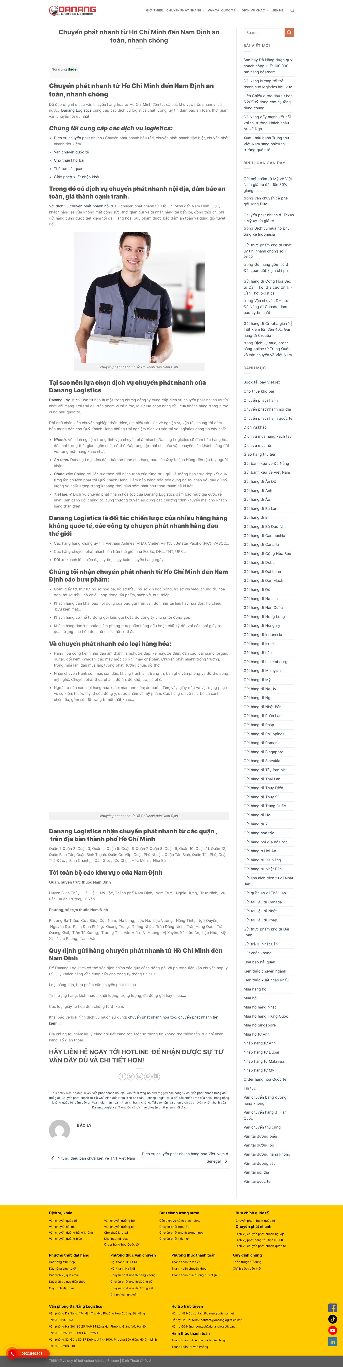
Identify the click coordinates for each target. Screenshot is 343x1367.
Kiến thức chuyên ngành (265, 971)
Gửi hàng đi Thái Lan (262, 779)
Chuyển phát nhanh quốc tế (268, 418)
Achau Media (94, 1361)
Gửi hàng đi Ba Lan (260, 508)
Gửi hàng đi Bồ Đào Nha (265, 526)
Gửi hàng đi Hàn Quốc (263, 607)
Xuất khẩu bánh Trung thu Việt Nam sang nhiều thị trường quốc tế (266, 143)
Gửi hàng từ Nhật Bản (263, 868)
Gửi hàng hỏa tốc (259, 833)
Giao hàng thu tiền (260, 454)
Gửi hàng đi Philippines (264, 733)
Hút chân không (258, 953)
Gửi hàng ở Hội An (260, 851)
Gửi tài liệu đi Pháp (260, 920)
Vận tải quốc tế (221, 10)
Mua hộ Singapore (260, 1025)
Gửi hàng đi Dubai (260, 562)
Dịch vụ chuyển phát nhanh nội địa (260, 1234)
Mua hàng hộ (255, 989)
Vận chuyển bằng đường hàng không (265, 1100)
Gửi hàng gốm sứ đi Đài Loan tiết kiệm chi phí (266, 267)
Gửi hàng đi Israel (259, 643)
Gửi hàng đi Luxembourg (265, 661)
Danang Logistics (76, 110)
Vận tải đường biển (260, 1136)
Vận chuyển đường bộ (119, 1220)
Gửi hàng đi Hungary (262, 625)
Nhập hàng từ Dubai (261, 1052)
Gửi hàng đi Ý (256, 824)
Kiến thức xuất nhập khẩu (266, 980)
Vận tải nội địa (256, 1172)
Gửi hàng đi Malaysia (262, 670)
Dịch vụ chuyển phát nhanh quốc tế (261, 1246)
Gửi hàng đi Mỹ (257, 679)
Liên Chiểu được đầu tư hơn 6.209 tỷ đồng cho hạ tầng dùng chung (268, 101)
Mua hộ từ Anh (257, 1034)
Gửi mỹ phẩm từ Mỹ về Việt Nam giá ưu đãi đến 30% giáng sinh (268, 184)
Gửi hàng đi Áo (257, 499)
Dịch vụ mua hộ (257, 445)
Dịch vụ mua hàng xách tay (268, 436)
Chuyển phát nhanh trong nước (181, 1232)
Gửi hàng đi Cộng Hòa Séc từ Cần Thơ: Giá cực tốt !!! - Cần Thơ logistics (268, 287)
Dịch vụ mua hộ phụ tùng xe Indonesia (267, 231)
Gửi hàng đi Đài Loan (262, 571)
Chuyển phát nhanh (183, 10)
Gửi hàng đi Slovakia (262, 760)
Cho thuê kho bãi (69, 160)
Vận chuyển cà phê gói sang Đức (266, 201)
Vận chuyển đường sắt (120, 1227)
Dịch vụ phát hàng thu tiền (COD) (259, 1240)
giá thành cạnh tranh (115, 1102)
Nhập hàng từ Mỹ (259, 1070)
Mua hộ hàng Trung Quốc (266, 1016)
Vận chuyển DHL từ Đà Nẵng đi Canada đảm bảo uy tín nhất (266, 306)
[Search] (292, 10)
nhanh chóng (141, 1102)
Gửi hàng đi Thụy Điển (263, 787)
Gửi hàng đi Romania (262, 742)
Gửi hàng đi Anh (258, 490)
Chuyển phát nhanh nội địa (106, 1093)
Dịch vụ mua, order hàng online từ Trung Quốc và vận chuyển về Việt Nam (268, 349)
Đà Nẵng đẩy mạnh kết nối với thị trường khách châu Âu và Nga (267, 122)
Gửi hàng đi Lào (258, 652)
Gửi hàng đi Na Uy (260, 688)
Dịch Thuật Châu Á (136, 1361)
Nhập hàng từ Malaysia (264, 1061)
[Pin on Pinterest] (148, 1076)
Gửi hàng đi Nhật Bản (262, 706)
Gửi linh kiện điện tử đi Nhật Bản (268, 881)
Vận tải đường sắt (259, 1163)
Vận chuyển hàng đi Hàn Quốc (265, 1115)
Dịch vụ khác (253, 10)
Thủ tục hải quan (68, 168)
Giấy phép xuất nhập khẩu (77, 176)
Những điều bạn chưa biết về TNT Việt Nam (95, 1158)
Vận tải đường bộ (138, 1093)
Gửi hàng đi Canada (261, 544)
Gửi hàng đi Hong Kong (264, 616)
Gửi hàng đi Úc (257, 815)
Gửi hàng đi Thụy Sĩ (261, 797)
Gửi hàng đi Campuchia (264, 535)
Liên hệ (278, 10)
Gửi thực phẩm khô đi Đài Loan (266, 932)
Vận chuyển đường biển (65, 1238)
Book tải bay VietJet (262, 382)
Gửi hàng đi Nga (258, 697)
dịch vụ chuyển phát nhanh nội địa (86, 206)
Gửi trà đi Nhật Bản (261, 944)
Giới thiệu (154, 10)
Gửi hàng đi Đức (258, 589)
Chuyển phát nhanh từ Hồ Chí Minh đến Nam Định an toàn (103, 1098)
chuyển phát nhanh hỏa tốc (152, 1017)
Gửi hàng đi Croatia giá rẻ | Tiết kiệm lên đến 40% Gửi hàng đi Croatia (268, 329)
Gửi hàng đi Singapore (263, 751)
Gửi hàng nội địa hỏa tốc (265, 842)
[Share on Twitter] (131, 1076)
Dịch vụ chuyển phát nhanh (78, 137)
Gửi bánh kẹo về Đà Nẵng (266, 463)
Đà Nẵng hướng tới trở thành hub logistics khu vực (268, 83)
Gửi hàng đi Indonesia (263, 634)
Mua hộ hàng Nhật (260, 1007)
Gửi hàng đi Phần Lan (262, 715)
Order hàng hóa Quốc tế (265, 1079)
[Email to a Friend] (139, 1076)
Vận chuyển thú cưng (262, 1127)
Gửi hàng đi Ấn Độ (260, 481)
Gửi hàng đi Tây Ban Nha (265, 769)
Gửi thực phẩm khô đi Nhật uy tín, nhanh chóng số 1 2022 (268, 251)
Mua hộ (250, 998)
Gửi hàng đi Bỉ (256, 517)
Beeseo (113, 1361)
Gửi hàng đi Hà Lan (261, 598)
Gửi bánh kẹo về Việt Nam (267, 472)
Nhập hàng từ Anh (260, 1043)
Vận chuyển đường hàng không (71, 1232)
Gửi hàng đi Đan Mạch (263, 580)
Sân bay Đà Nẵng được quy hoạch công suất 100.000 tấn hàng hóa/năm (268, 65)
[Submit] (289, 32)
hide (73, 69)
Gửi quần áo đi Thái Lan (265, 893)
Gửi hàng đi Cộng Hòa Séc (267, 553)
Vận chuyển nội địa (62, 1227)
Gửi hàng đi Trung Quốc (265, 805)
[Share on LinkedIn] (156, 1076)
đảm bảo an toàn (86, 1102)
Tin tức (250, 1088)
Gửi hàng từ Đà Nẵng (262, 860)
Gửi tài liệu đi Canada (263, 902)
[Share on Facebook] (122, 1076)
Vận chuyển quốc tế (71, 152)
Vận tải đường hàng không (267, 1154)
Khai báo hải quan (259, 962)
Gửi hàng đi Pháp (259, 724)
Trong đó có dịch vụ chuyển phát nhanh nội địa (151, 1107)
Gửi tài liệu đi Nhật (260, 911)
